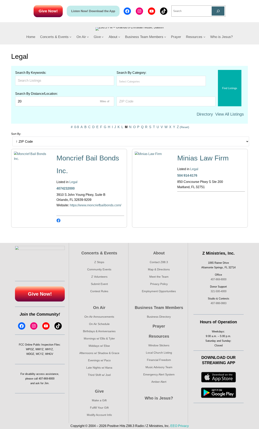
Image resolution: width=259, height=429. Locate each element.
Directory (205, 114)
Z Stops (99, 262)
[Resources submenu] (204, 37)
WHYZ (49, 349)
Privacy (183, 426)
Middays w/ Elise (99, 345)
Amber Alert (158, 381)
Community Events (99, 269)
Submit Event (99, 284)
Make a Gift (99, 400)
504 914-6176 (187, 175)
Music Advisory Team (158, 367)
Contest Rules (99, 291)
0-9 (76, 127)
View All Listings (229, 114)
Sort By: (16, 133)
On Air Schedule (99, 324)
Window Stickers (158, 345)
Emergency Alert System (159, 374)
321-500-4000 (218, 291)
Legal (73, 182)
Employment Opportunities (159, 291)
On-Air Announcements (99, 316)
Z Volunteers (99, 276)
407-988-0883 (218, 303)
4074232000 (65, 188)
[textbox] (137, 81)
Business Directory (159, 316)
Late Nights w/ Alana (99, 367)
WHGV (49, 353)
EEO (173, 426)
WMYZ (39, 349)
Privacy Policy (159, 284)
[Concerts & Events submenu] (70, 37)
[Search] (218, 11)
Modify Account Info (99, 414)
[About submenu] (119, 37)
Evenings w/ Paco (99, 360)
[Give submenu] (103, 37)
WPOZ (30, 349)
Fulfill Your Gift (99, 407)
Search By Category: (131, 72)
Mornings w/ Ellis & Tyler (99, 338)
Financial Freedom (159, 360)
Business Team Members (159, 307)
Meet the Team (159, 276)
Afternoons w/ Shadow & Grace (99, 353)
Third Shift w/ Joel (99, 374)
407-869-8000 (46, 378)
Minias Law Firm (203, 158)
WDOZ (30, 353)
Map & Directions (159, 269)
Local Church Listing (159, 352)
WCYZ (40, 353)
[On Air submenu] (88, 37)
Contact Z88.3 (159, 262)
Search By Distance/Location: (36, 93)
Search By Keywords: (30, 72)
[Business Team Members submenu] (165, 37)
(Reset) (184, 127)
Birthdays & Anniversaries (99, 331)
